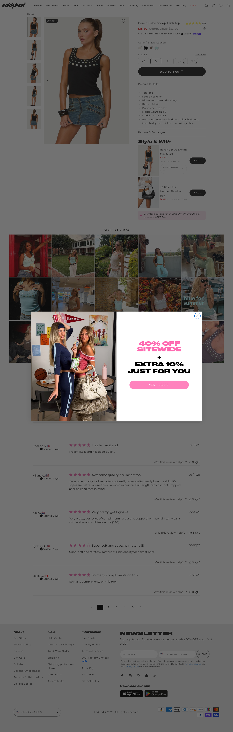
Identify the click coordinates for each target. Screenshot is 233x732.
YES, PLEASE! (159, 385)
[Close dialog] (197, 316)
